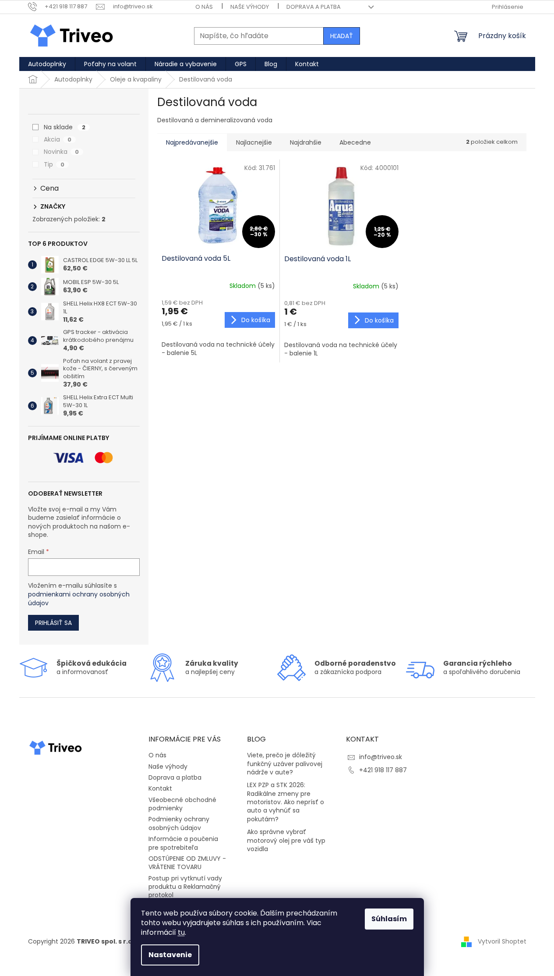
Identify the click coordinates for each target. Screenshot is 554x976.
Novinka (61, 151)
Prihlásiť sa (53, 622)
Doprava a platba (313, 7)
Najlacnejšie (254, 142)
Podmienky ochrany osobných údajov (178, 823)
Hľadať (341, 36)
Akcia (57, 139)
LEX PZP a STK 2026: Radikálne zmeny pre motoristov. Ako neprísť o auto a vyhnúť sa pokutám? (285, 802)
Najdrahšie (305, 142)
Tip (54, 164)
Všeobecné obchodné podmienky (182, 804)
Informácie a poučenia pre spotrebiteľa (183, 843)
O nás (204, 7)
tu (181, 932)
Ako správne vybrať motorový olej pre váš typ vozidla (286, 840)
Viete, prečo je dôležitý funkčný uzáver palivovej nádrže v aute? (284, 764)
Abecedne (355, 142)
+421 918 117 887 (383, 770)
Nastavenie (170, 955)
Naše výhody (249, 7)
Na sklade (64, 127)
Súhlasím (389, 919)
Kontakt (160, 788)
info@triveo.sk (380, 756)
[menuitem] (47, 64)
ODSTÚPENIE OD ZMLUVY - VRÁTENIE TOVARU (187, 862)
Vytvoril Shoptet (502, 941)
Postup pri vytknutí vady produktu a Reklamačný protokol (185, 887)
